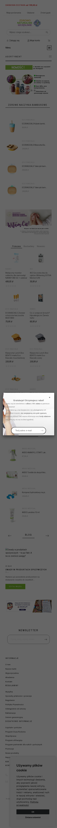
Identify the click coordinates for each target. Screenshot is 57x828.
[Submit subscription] (42, 430)
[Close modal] (50, 397)
